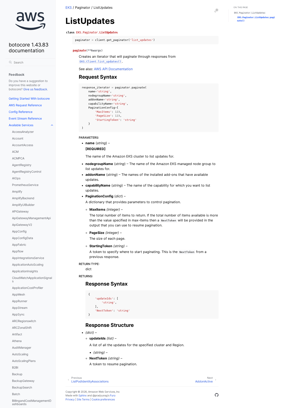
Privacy (70, 399)
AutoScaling (20, 354)
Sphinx (83, 395)
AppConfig (19, 231)
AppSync (18, 314)
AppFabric (19, 244)
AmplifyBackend (23, 198)
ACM (15, 151)
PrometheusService (25, 185)
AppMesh (18, 294)
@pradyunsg (100, 395)
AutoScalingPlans (24, 361)
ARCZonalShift (22, 327)
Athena (17, 341)
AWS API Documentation (113, 69)
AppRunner (19, 301)
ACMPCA (18, 158)
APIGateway (20, 211)
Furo (112, 395)
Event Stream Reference (25, 118)
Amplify (17, 191)
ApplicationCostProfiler (27, 288)
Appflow (17, 251)
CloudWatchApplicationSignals (32, 279)
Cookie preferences (103, 399)
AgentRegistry (21, 165)
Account (17, 138)
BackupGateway (23, 380)
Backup (17, 374)
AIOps (16, 178)
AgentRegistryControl (26, 171)
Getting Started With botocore (29, 98)
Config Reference (20, 112)
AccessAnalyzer (23, 131)
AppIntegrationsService (28, 258)
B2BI (15, 367)
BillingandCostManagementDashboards (31, 402)
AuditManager (21, 347)
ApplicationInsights (25, 271)
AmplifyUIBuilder (23, 204)
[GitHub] (217, 395)
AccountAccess (22, 145)
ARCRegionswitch (24, 321)
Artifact (17, 334)
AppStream (19, 307)
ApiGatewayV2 (22, 224)
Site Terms (83, 399)
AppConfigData (22, 238)
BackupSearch (22, 387)
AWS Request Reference (25, 105)
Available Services (21, 125)
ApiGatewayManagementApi (31, 218)
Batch (16, 394)
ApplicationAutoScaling (27, 264)
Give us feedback (35, 89)
